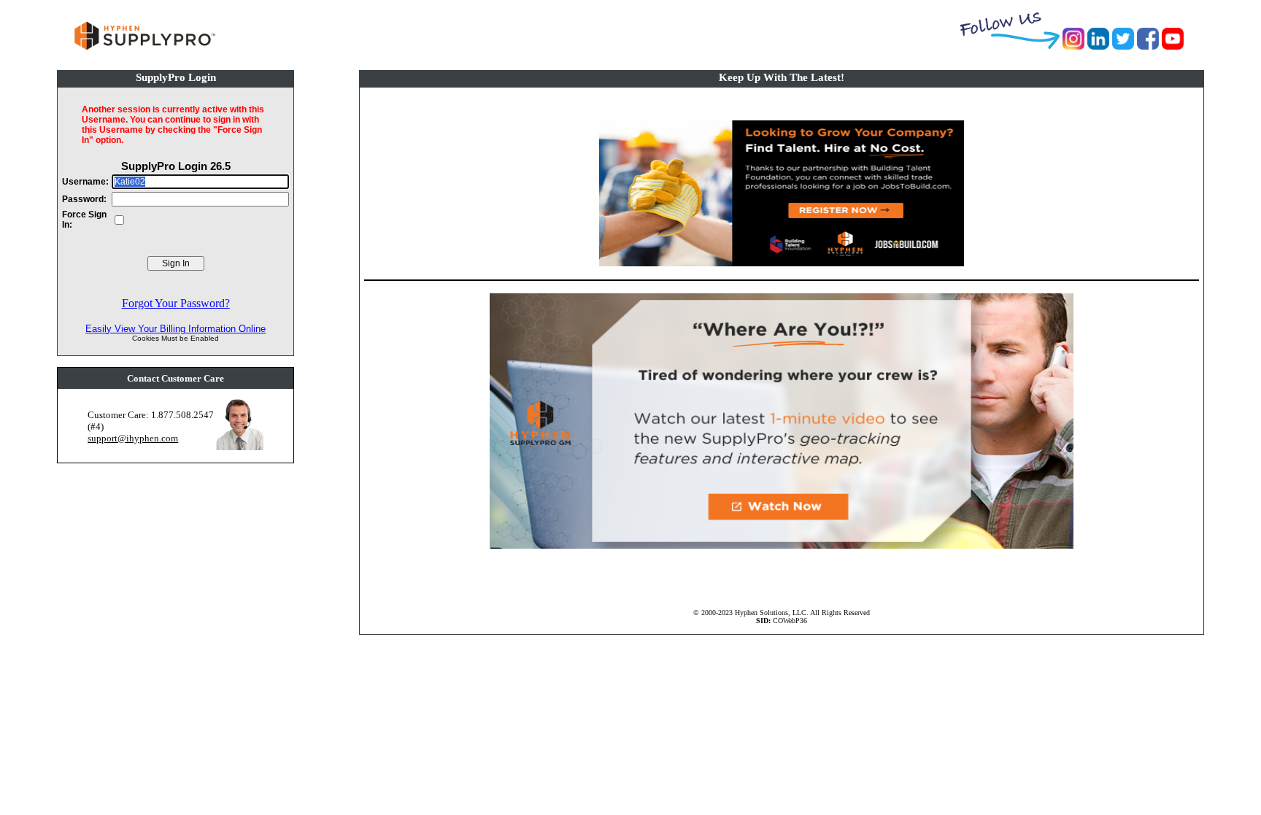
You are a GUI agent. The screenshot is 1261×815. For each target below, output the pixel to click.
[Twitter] (1123, 45)
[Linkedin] (1098, 45)
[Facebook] (1148, 45)
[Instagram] (1073, 45)
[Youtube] (1173, 45)
